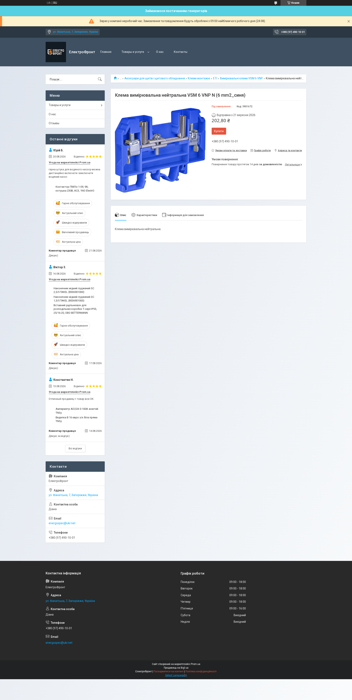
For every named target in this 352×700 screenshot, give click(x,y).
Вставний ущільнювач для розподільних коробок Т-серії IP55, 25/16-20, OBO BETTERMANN (75, 309)
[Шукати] (100, 79)
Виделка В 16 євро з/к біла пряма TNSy (76, 419)
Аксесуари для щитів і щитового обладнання (154, 78)
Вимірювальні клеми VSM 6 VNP (241, 78)
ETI (215, 78)
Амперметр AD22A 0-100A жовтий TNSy (77, 410)
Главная (105, 51)
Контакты (180, 51)
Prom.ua (195, 664)
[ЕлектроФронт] (56, 52)
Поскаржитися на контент (169, 671)
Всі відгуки (75, 448)
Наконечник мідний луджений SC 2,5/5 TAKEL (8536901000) (74, 290)
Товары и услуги (133, 51)
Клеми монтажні (199, 78)
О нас (160, 51)
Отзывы (54, 123)
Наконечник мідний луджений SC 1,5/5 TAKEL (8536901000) (74, 298)
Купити (219, 131)
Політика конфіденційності (201, 671)
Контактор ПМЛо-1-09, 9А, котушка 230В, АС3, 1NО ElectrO (75, 188)
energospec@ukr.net (62, 523)
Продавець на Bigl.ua (176, 667)
